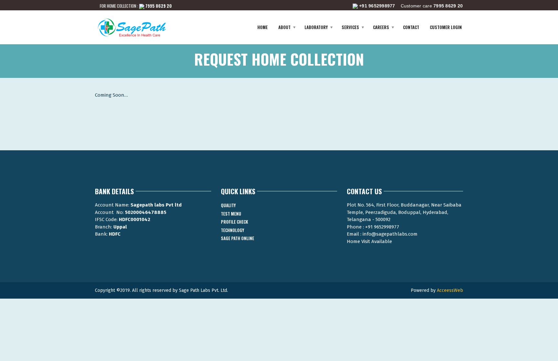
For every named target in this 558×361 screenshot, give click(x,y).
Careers (381, 27)
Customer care (411, 5)
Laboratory (316, 27)
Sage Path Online (237, 238)
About (284, 27)
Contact (411, 27)
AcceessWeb (450, 290)
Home (262, 27)
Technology (232, 230)
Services (350, 27)
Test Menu (231, 213)
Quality (228, 205)
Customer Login (446, 27)
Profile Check (234, 221)
